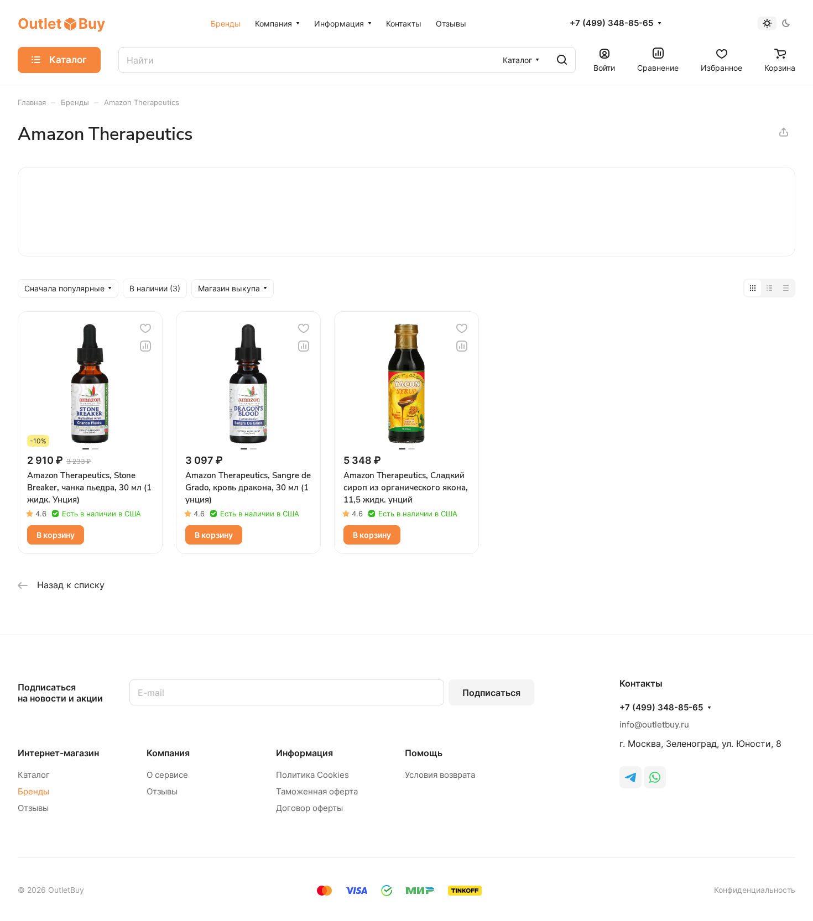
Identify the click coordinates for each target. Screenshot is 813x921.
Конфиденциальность (754, 889)
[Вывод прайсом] (786, 288)
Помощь (423, 752)
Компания (168, 752)
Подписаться (491, 692)
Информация (304, 752)
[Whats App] (655, 777)
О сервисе (167, 775)
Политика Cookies (312, 775)
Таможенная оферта (317, 791)
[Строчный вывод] (769, 288)
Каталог (34, 775)
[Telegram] (630, 777)
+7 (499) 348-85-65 (611, 23)
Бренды (33, 791)
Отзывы (33, 808)
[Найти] (562, 60)
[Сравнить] (145, 346)
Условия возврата (440, 775)
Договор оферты (309, 808)
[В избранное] (145, 328)
